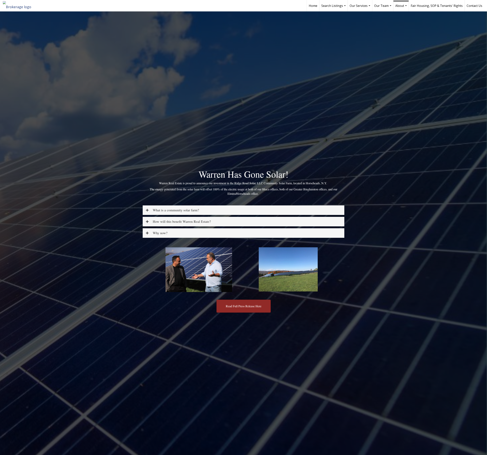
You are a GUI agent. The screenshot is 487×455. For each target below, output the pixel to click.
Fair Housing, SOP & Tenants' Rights (437, 6)
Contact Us (474, 6)
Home (313, 6)
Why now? (160, 233)
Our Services (360, 7)
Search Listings (334, 7)
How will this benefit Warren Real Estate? (182, 222)
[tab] (243, 210)
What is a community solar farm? (176, 210)
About (401, 7)
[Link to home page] (19, 5)
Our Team (383, 7)
